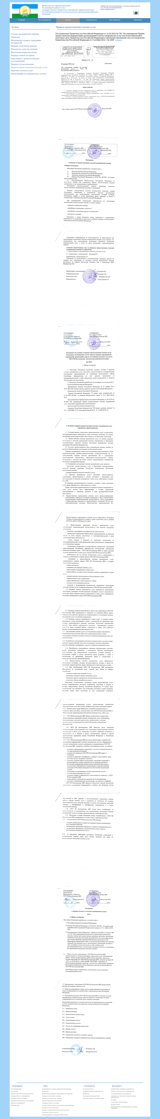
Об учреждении (17, 1086)
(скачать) (118, 40)
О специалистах (89, 1086)
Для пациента (117, 1086)
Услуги (68, 20)
